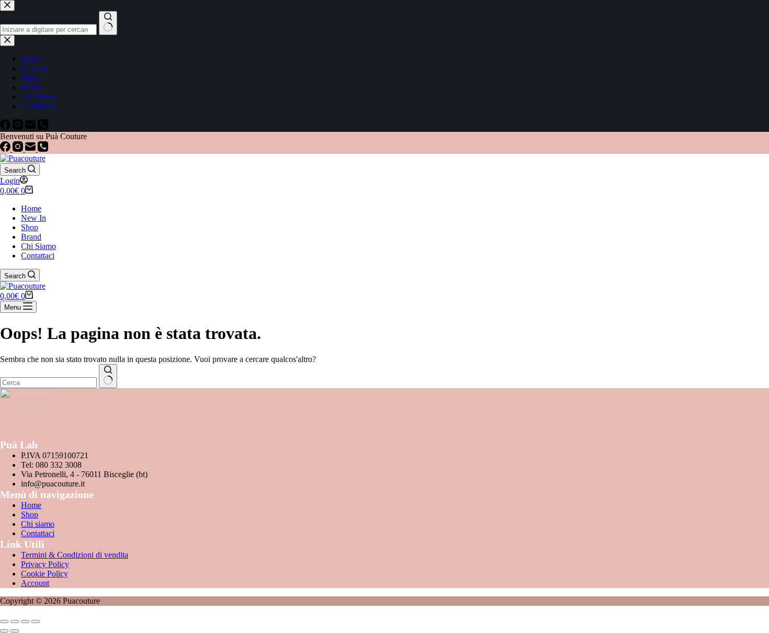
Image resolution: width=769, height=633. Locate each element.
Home (31, 208)
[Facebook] (6, 148)
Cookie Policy (44, 573)
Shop (29, 227)
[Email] (31, 148)
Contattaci (37, 255)
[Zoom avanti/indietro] (4, 621)
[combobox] (48, 382)
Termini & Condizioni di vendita (74, 554)
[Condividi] (25, 621)
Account (35, 583)
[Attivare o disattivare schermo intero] (14, 621)
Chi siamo (37, 523)
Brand (31, 236)
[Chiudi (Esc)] (35, 621)
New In (33, 217)
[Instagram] (19, 148)
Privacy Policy (45, 564)
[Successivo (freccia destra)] (14, 630)
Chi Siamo (38, 246)
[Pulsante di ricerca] (108, 376)
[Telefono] (43, 148)
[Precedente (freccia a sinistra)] (4, 630)
